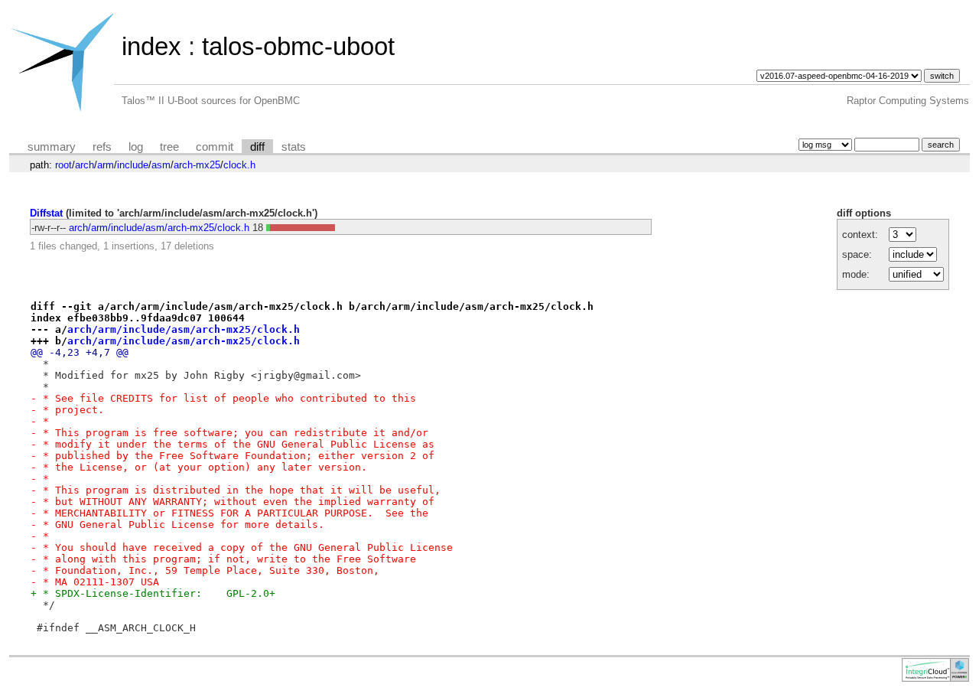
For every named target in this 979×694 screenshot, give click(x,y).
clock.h (239, 165)
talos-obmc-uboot (298, 46)
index (151, 46)
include (132, 165)
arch (84, 165)
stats (293, 147)
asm (161, 165)
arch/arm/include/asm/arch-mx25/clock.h (159, 227)
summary (52, 147)
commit (214, 147)
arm (105, 165)
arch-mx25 (197, 165)
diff (257, 147)
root (63, 165)
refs (102, 147)
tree (169, 147)
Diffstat (46, 213)
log (135, 147)
